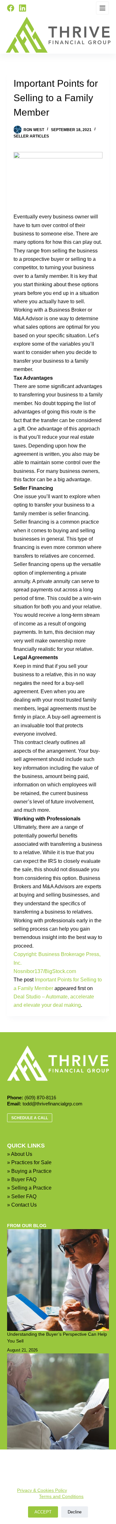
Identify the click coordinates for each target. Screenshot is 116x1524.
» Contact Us (22, 1205)
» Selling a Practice (29, 1188)
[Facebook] (10, 8)
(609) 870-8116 (40, 1097)
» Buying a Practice (29, 1171)
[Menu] (102, 8)
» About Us (19, 1154)
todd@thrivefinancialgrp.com (52, 1103)
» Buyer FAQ (21, 1179)
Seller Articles (31, 136)
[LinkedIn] (22, 8)
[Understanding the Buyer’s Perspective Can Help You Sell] (58, 1280)
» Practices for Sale (29, 1162)
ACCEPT (43, 1512)
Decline (75, 1512)
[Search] (36, 8)
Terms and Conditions (61, 1496)
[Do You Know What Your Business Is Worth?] (58, 1404)
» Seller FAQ (21, 1196)
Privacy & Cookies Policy (42, 1490)
